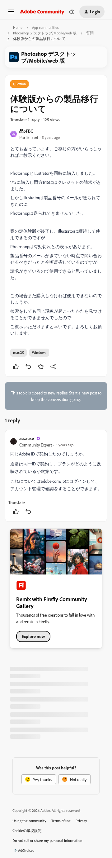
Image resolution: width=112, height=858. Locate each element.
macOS (18, 352)
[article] (56, 476)
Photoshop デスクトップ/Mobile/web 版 (45, 33)
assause (26, 438)
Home (17, 27)
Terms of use (61, 820)
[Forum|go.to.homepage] (42, 11)
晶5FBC (26, 131)
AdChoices (26, 850)
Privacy (81, 820)
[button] (11, 13)
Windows (39, 352)
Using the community (29, 820)
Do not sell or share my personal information (47, 840)
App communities (45, 27)
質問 (90, 33)
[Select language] (72, 12)
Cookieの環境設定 (27, 830)
